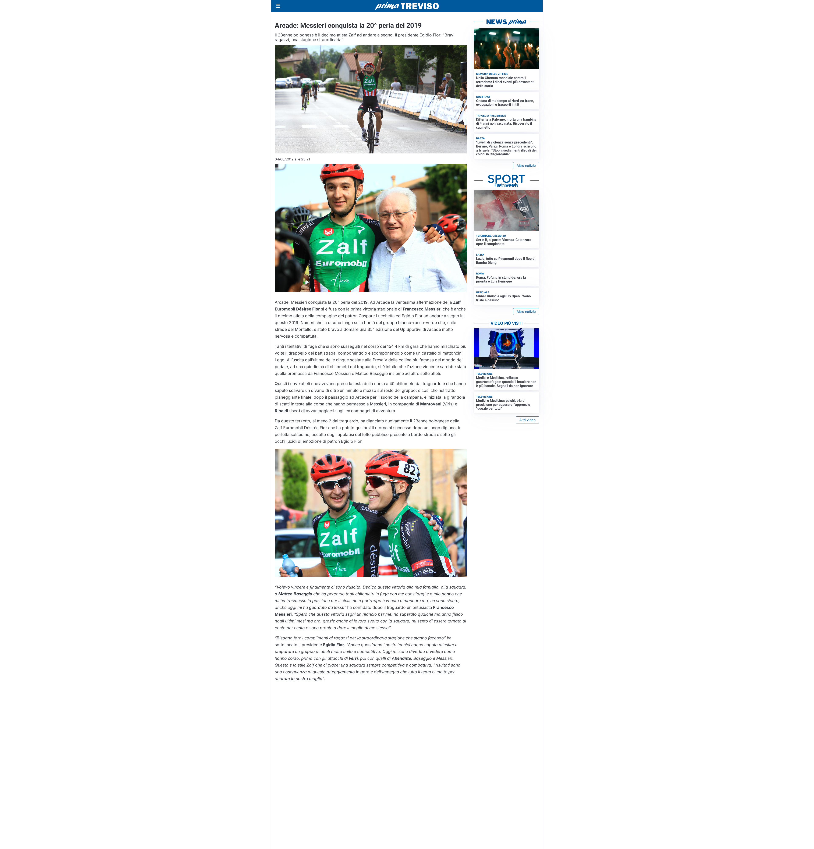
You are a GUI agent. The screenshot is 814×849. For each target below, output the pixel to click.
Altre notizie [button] (526, 165)
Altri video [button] (527, 420)
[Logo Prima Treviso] (407, 6)
